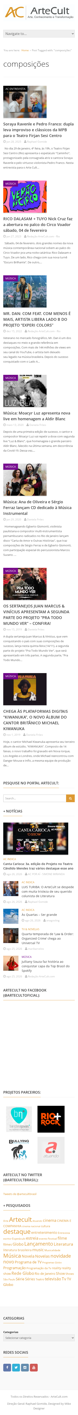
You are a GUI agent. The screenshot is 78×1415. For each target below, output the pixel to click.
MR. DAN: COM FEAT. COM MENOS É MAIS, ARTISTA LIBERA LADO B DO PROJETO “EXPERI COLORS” (37, 319)
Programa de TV (28, 1262)
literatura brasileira (17, 1250)
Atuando (37, 1220)
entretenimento (44, 1232)
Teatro (40, 1279)
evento (43, 1238)
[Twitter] (16, 1367)
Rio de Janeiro (45, 1273)
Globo (18, 1244)
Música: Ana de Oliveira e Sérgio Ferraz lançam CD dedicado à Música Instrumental (37, 507)
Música (12, 1255)
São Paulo (9, 1279)
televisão (53, 1278)
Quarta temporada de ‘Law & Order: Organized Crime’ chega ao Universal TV (48, 938)
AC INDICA (9, 859)
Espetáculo (18, 1238)
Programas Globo (52, 1262)
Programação (14, 1267)
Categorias (10, 1332)
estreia (32, 1238)
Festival (52, 1238)
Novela (28, 1256)
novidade (60, 1256)
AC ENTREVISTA (15, 89)
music (38, 1249)
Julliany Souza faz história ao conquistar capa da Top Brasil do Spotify (46, 966)
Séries (30, 1279)
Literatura (63, 1244)
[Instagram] (25, 1367)
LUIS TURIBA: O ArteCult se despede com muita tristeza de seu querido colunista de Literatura (48, 891)
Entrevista (64, 1233)
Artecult (20, 1219)
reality (56, 1268)
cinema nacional (31, 1226)
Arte (5, 1221)
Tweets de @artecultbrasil (19, 1194)
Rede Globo (22, 1273)
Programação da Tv (38, 1268)
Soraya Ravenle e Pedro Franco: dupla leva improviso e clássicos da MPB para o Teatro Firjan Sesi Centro (38, 129)
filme (62, 1238)
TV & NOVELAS (30, 929)
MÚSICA (10, 183)
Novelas (42, 1256)
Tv (64, 1279)
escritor (7, 1238)
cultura (45, 1226)
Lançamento (38, 1243)
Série (20, 1278)
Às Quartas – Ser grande (39, 915)
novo (8, 1262)
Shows (69, 1274)
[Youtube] (34, 1367)
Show (60, 1273)
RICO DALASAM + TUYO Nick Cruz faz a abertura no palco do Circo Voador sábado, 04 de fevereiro (38, 224)
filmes (7, 1244)
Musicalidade (52, 1250)
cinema (49, 1220)
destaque (17, 1231)
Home (25, 50)
